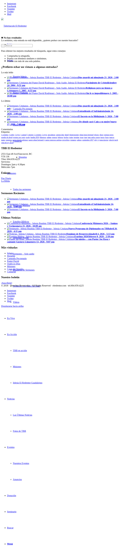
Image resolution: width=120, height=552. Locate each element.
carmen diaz (60, 135)
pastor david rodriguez (20, 140)
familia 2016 (34, 137)
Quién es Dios (13, 264)
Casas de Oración (15, 269)
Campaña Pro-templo (17, 258)
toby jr (96, 140)
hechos (66, 137)
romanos (73, 140)
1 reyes (17, 135)
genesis (54, 137)
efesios (96, 135)
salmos (79, 140)
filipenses (43, 137)
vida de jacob (113, 140)
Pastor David (13, 261)
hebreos (60, 137)
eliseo (101, 135)
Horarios (11, 256)
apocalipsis (51, 135)
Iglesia (10, 253)
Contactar (11, 271)
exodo (28, 137)
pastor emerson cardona (53, 140)
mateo (3, 140)
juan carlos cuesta (94, 137)
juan (85, 137)
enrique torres (109, 135)
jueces (102, 137)
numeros (9, 140)
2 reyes (44, 135)
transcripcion (103, 140)
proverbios (66, 140)
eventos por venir (19, 137)
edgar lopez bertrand (86, 135)
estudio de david (6, 137)
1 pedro (11, 135)
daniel (67, 135)
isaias (71, 137)
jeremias (76, 137)
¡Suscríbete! (6, 283)
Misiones (11, 266)
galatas (49, 137)
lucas (107, 137)
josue (82, 137)
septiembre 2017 (88, 140)
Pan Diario (6, 178)
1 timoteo (30, 135)
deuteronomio (74, 135)
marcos (111, 137)
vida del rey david (7, 143)
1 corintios (4, 135)
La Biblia (5, 181)
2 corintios (38, 135)
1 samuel (23, 135)
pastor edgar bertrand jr (37, 140)
